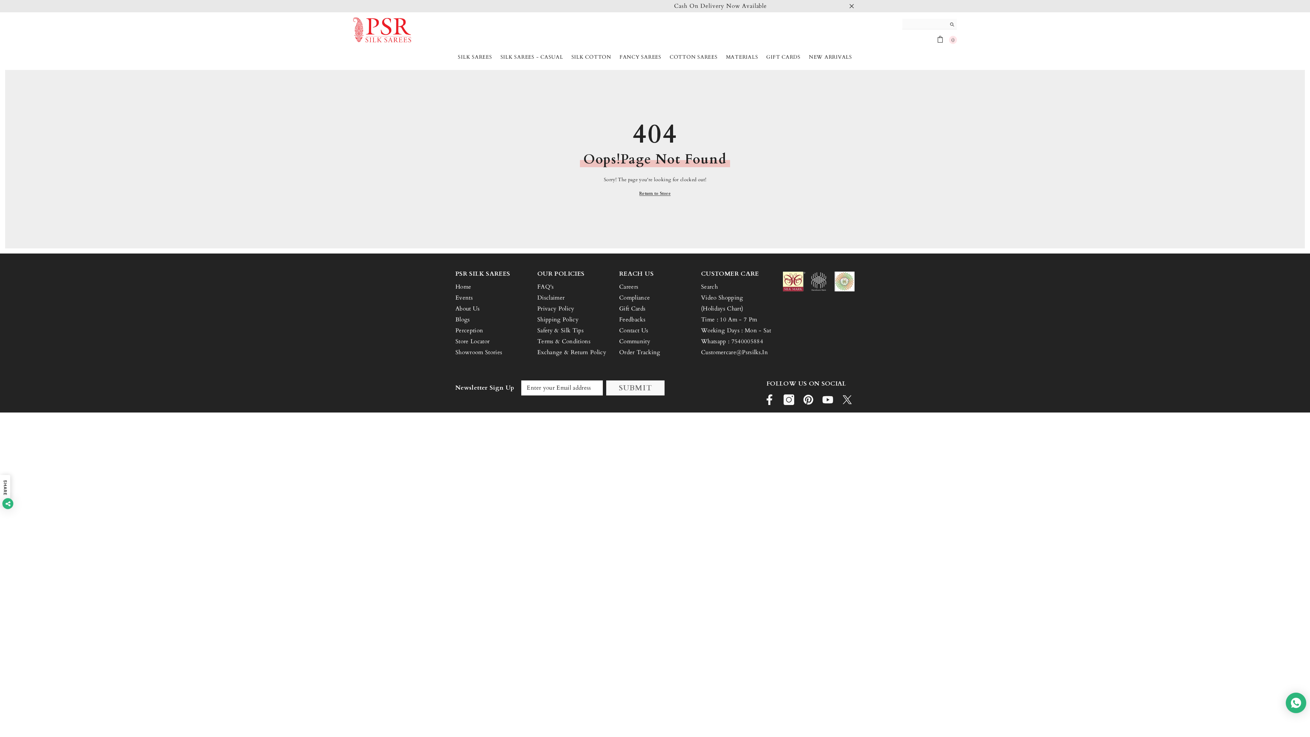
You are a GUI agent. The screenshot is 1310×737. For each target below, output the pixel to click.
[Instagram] (789, 399)
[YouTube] (827, 399)
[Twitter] (847, 399)
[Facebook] (769, 399)
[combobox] (924, 24)
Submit (635, 388)
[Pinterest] (808, 399)
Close (852, 6)
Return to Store (655, 193)
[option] (655, 6)
